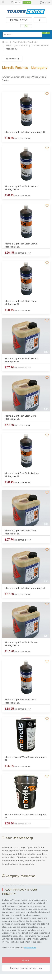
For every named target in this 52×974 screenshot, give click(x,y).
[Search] (46, 33)
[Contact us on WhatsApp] (26, 25)
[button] (3, 1)
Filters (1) (13, 58)
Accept (26, 960)
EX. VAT (27, 2)
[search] (22, 34)
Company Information (20, 876)
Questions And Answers (14, 885)
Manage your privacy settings (26, 968)
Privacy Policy (30, 947)
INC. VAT (18, 2)
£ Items (19, 20)
